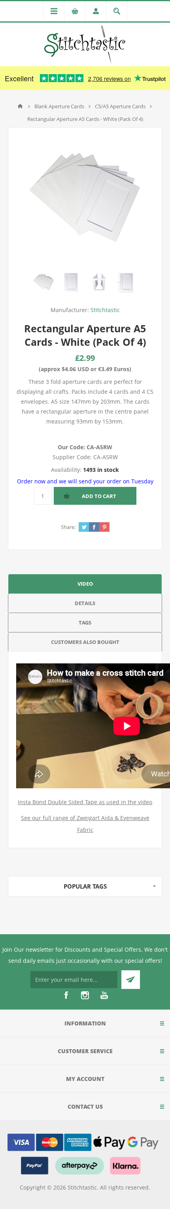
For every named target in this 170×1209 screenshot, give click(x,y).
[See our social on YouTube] (104, 995)
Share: (68, 527)
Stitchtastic (105, 310)
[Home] (20, 106)
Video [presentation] (85, 583)
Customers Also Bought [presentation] (85, 642)
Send (130, 979)
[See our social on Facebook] (66, 995)
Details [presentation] (85, 603)
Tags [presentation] (85, 622)
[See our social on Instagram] (85, 995)
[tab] (85, 583)
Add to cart (99, 496)
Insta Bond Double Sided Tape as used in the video (85, 802)
